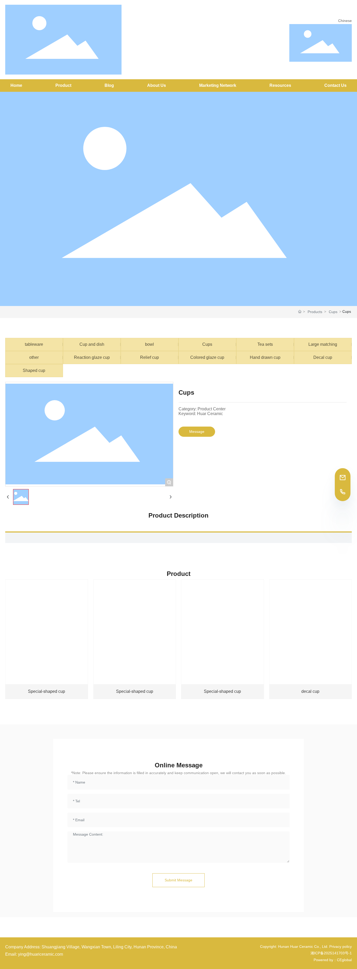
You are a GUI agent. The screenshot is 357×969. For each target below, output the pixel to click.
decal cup (310, 691)
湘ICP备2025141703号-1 (331, 953)
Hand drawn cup (265, 357)
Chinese (345, 21)
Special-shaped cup (46, 691)
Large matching (322, 344)
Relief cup (149, 357)
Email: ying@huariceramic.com (34, 954)
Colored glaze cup (207, 357)
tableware (34, 344)
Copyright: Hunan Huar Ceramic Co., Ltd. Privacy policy (306, 946)
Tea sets (265, 344)
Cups (333, 312)
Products (315, 312)
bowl (149, 344)
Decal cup (322, 357)
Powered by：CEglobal (333, 960)
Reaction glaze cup (92, 357)
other (34, 357)
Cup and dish (91, 344)
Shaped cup (34, 370)
